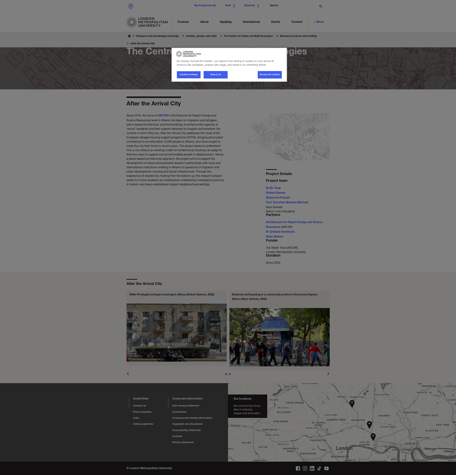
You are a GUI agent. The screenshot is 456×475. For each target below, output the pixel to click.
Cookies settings (189, 75)
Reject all (216, 75)
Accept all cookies (270, 75)
